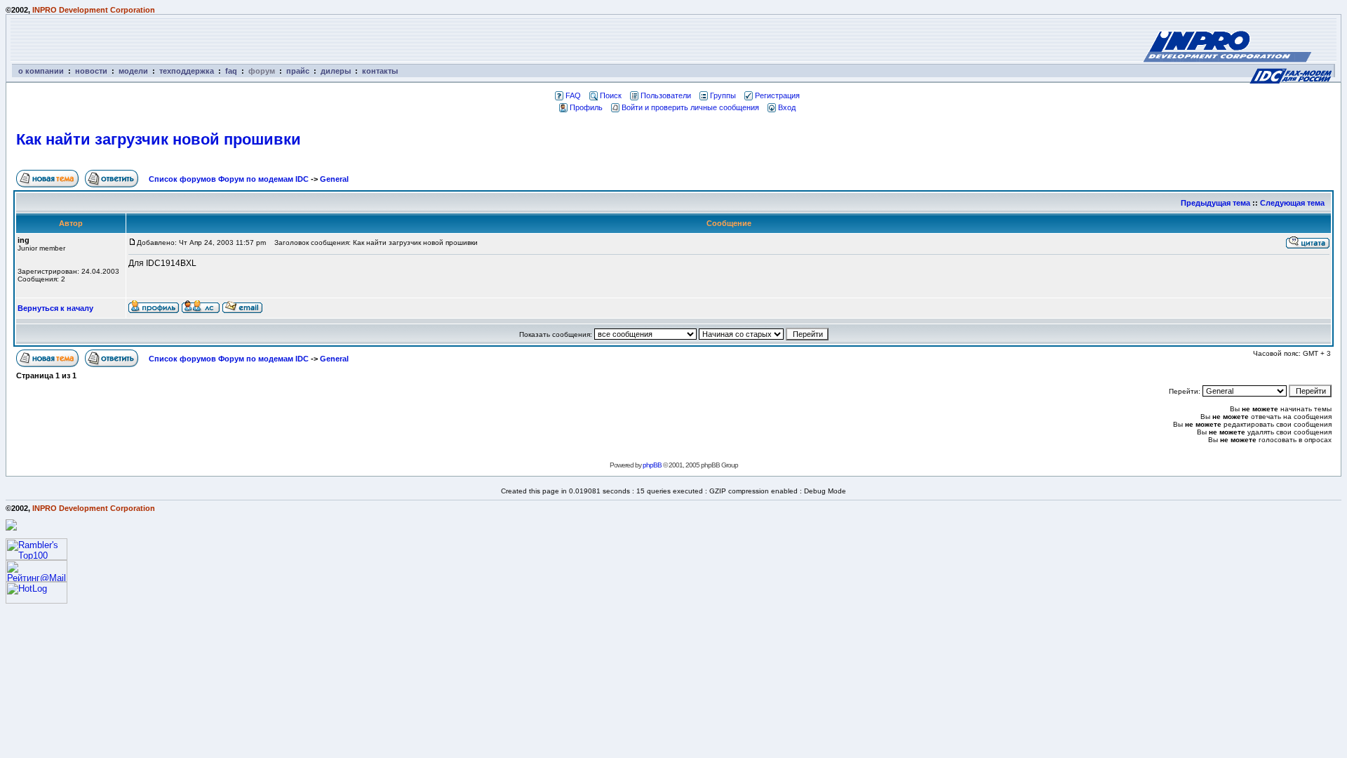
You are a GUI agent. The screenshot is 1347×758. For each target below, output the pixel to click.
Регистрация (777, 95)
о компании (41, 71)
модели (133, 71)
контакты (380, 71)
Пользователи (666, 95)
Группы (723, 95)
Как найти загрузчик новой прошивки (158, 139)
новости (91, 71)
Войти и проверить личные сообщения (690, 107)
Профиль (586, 107)
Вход (787, 107)
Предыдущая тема (1215, 203)
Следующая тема (1292, 203)
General (334, 179)
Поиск (611, 95)
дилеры (336, 71)
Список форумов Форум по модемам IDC (229, 179)
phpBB (652, 465)
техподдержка (186, 71)
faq (231, 71)
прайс (297, 71)
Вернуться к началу (55, 308)
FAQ (573, 95)
